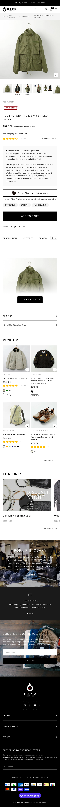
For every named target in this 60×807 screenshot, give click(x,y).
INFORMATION (10, 726)
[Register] (55, 766)
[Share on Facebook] (11, 227)
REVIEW (43, 238)
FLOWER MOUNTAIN (39, 430)
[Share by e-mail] (24, 227)
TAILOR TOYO (36, 374)
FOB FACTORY (12, 16)
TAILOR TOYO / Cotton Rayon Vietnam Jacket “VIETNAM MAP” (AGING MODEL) (43, 380)
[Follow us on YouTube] (35, 705)
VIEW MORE (48, 461)
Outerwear (25, 16)
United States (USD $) (36, 777)
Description (10, 238)
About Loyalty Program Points (15, 134)
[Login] (46, 9)
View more (30, 300)
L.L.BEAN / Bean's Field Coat (15, 378)
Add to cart (30, 216)
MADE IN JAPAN (40, 205)
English (15, 777)
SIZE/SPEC (27, 238)
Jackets (25, 205)
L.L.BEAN (6, 374)
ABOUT (6, 715)
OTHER (6, 737)
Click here (30, 574)
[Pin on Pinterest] (15, 227)
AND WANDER (9, 430)
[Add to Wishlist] (27, 369)
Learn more (49, 3)
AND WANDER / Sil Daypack (15, 434)
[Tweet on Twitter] (19, 227)
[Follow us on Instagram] (25, 705)
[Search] (36, 9)
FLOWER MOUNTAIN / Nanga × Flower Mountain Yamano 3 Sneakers (44, 437)
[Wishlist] (41, 9)
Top (4, 16)
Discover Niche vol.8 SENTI (17, 516)
